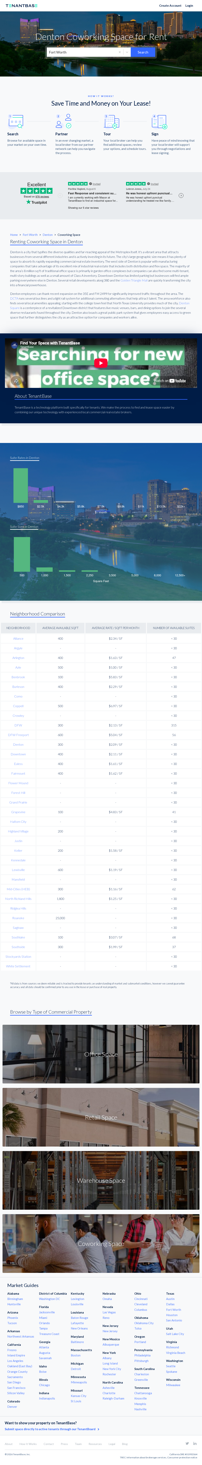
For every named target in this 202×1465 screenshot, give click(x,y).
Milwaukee (173, 1385)
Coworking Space (101, 1243)
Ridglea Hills (18, 908)
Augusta (44, 1352)
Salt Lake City (175, 1334)
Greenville (141, 1379)
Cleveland (140, 1304)
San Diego (14, 1382)
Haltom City (18, 821)
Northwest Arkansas (20, 1336)
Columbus (140, 1309)
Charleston (141, 1374)
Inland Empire (16, 1355)
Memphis (140, 1404)
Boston (75, 1355)
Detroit (76, 1369)
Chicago (44, 1385)
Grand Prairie (18, 802)
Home (14, 234)
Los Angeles (15, 1361)
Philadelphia (142, 1355)
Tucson (12, 1323)
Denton (48, 234)
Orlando (44, 1323)
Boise (43, 1371)
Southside (18, 947)
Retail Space (101, 1117)
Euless (18, 764)
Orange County (17, 1371)
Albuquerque (111, 1344)
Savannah (45, 1358)
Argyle (18, 648)
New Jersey (110, 1331)
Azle (18, 667)
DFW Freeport (18, 735)
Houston (172, 1315)
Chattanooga (143, 1393)
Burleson (18, 686)
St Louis (76, 1401)
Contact (49, 1444)
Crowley (18, 715)
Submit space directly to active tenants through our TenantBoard (50, 1429)
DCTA (14, 298)
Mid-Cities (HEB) (18, 889)
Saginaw (18, 927)
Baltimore (77, 1342)
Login (189, 5)
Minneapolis (79, 1382)
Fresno (12, 1350)
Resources (95, 1444)
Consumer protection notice (182, 1457)
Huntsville (14, 1304)
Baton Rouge (79, 1317)
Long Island (110, 1363)
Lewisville (18, 870)
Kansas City (78, 1396)
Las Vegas (109, 1312)
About (9, 1444)
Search (143, 52)
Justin (18, 841)
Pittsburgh (141, 1361)
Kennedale (18, 860)
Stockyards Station (18, 956)
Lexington (77, 1299)
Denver (12, 1406)
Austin (170, 1299)
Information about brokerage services (146, 1457)
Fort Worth (30, 234)
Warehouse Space (101, 1180)
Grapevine (18, 812)
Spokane (171, 1371)
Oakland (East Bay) (19, 1366)
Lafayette (77, 1323)
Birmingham (15, 1299)
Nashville (140, 1409)
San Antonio (174, 1320)
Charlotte (109, 1393)
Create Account (170, 5)
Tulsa (137, 1328)
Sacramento (15, 1377)
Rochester (109, 1374)
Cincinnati (141, 1299)
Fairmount (18, 773)
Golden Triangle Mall (134, 280)
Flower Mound (18, 783)
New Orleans (79, 1328)
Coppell (18, 706)
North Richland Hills (18, 898)
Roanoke (18, 918)
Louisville (77, 1304)
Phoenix (12, 1317)
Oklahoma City (144, 1323)
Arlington (18, 658)
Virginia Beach (175, 1352)
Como (18, 696)
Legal (112, 1444)
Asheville (109, 1387)
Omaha (107, 1299)
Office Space (101, 1054)
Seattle (171, 1366)
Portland (140, 1342)
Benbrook (18, 677)
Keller (18, 850)
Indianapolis (47, 1398)
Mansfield (18, 879)
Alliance (18, 638)
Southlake (18, 937)
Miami (43, 1317)
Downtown (18, 754)
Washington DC (49, 1299)
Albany (107, 1358)
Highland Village (18, 831)
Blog (125, 1444)
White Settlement (18, 966)
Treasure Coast (49, 1334)
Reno (106, 1317)
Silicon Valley (16, 1393)
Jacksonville (47, 1312)
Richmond (172, 1347)
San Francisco (16, 1387)
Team (78, 1444)
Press (64, 1444)
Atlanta (44, 1347)
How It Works (28, 1444)
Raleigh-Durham (113, 1398)
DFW (18, 725)
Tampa (43, 1328)
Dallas (170, 1304)
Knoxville (140, 1398)
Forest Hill (18, 792)
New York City (112, 1369)
